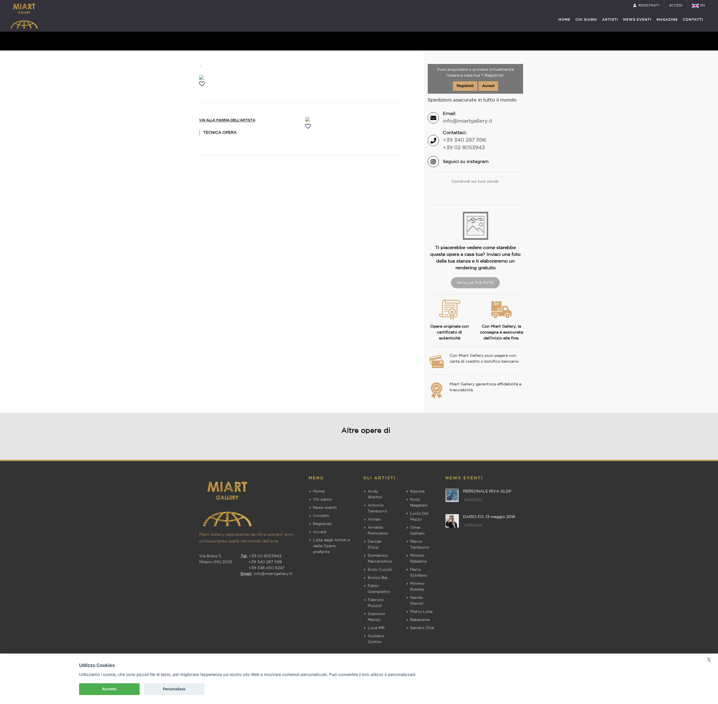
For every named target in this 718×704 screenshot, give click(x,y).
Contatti (321, 516)
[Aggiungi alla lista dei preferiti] (202, 85)
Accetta (109, 689)
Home (319, 491)
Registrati (465, 86)
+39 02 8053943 (464, 147)
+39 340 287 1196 (464, 140)
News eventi (325, 508)
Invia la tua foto (475, 282)
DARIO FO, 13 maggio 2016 (489, 517)
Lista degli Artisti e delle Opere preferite (331, 546)
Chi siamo (322, 499)
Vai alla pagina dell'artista (227, 120)
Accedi (488, 86)
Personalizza (174, 689)
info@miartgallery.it (467, 121)
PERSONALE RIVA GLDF (487, 491)
